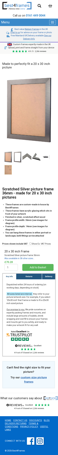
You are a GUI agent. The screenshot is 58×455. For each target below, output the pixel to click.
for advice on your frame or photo (31, 32)
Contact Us (20, 420)
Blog (47, 420)
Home (8, 420)
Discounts (35, 420)
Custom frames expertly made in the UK (32, 44)
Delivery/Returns (16, 423)
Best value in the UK (31, 29)
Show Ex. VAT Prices (41, 244)
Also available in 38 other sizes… (19, 258)
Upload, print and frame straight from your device (31, 47)
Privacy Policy (29, 426)
